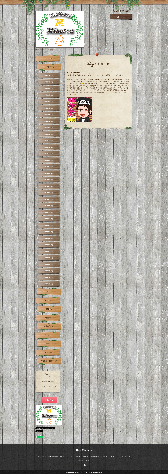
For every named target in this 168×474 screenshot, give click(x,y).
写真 (48, 292)
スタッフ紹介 (48, 352)
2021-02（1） (49, 134)
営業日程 (49, 309)
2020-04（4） (49, 193)
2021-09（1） (49, 101)
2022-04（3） (49, 82)
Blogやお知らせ (49, 67)
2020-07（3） (49, 173)
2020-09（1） (49, 160)
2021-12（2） (49, 95)
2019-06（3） (49, 245)
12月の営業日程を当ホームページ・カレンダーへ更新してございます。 (96, 75)
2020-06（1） (49, 179)
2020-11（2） (49, 147)
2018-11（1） (49, 284)
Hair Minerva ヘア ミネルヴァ (80, 472)
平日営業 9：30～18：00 (48, 386)
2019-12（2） (49, 212)
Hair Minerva (84, 450)
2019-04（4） (49, 258)
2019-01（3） (49, 271)
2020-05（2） (49, 186)
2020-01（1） (49, 206)
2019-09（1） (49, 225)
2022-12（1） (49, 75)
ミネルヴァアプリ (48, 343)
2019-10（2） (49, 219)
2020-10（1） (49, 153)
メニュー (48, 300)
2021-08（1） (49, 108)
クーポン (48, 335)
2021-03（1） (49, 127)
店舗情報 (48, 318)
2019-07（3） (49, 238)
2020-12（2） (49, 140)
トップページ (48, 58)
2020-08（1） (49, 166)
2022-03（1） (49, 88)
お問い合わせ (49, 326)
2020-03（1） (49, 199)
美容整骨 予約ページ (49, 361)
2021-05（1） (49, 114)
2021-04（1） (49, 121)
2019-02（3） (49, 264)
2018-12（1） (49, 277)
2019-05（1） (49, 251)
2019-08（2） (49, 232)
